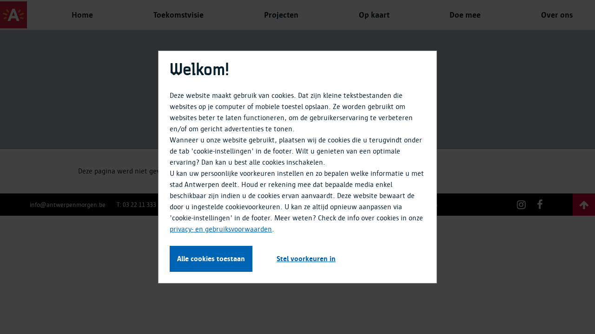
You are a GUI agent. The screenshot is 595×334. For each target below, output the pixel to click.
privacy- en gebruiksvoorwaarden (221, 229)
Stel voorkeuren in (306, 259)
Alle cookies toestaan (211, 259)
